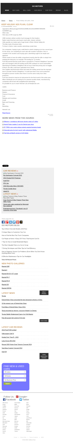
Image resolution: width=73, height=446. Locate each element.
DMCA (42, 437)
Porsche (28, 426)
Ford (27, 411)
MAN (15, 419)
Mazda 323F (6, 266)
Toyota (4, 296)
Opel (4, 424)
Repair (58, 10)
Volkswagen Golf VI (8, 333)
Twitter (25, 399)
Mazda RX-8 (6, 281)
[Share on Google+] (6, 222)
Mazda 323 (5, 284)
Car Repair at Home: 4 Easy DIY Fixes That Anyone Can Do (20, 238)
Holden (16, 412)
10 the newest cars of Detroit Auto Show (14, 303)
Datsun (16, 409)
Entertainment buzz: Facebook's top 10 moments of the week (15, 209)
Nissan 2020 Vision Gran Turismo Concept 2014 (17, 344)
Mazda (27, 419)
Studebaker (17, 429)
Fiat (15, 411)
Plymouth (5, 426)
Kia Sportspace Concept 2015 (12, 175)
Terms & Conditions (33, 437)
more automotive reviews (44, 356)
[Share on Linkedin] (10, 222)
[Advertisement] (32, 150)
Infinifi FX (6, 191)
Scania (27, 427)
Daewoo (16, 407)
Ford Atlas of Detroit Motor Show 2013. (14, 307)
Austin (4, 404)
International (17, 414)
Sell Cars (27, 10)
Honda (27, 412)
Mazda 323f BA (6, 288)
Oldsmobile (28, 422)
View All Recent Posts (9, 259)
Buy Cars (16, 10)
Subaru (28, 429)
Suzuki (4, 431)
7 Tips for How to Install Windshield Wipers (15, 242)
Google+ (23, 396)
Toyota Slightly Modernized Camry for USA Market (17, 314)
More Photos (44, 292)
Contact (15, 437)
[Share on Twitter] (14, 222)
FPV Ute (6, 183)
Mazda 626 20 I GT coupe (10, 273)
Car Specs (38, 10)
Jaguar (16, 416)
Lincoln (4, 419)
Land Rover (29, 417)
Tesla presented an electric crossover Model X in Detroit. (19, 310)
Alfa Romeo (5, 402)
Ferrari (4, 411)
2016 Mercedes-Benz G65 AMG (13, 186)
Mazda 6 (4, 270)
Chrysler (28, 406)
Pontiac (16, 426)
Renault (4, 427)
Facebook (11, 399)
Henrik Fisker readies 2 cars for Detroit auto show (19, 124)
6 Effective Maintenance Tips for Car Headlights (16, 256)
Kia (3, 417)
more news (43, 320)
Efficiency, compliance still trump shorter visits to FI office (21, 121)
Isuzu (27, 414)
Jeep (27, 416)
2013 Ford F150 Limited (9, 330)
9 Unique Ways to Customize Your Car (14, 232)
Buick (27, 404)
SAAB (15, 427)
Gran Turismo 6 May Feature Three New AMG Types (16, 200)
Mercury (16, 421)
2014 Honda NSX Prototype (12, 178)
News (7, 10)
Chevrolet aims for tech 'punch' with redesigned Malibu (20, 130)
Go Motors (37, 6)
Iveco (4, 416)
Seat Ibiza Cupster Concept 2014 (12, 348)
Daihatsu (5, 409)
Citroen (4, 407)
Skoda (4, 429)
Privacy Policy (23, 437)
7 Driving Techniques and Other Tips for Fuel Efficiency (19, 248)
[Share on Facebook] (3, 222)
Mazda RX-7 (6, 277)
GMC (4, 412)
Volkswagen (29, 431)
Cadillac (4, 406)
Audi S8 (4, 352)
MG (27, 421)
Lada (15, 417)
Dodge (27, 409)
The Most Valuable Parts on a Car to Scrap (15, 245)
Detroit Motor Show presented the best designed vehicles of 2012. (22, 300)
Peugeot (28, 424)
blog (66, 10)
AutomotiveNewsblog (7, 26)
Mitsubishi (5, 422)
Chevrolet (16, 406)
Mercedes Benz (6, 421)
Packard (16, 424)
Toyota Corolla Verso (9, 188)
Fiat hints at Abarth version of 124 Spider (16, 133)
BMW (15, 404)
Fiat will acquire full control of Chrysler (13, 318)
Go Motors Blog (11, 225)
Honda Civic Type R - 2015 (10, 337)
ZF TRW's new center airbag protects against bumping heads (22, 127)
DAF (27, 407)
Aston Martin (17, 402)
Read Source (6, 113)
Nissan (16, 422)
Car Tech (48, 10)
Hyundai (4, 414)
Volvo (4, 433)
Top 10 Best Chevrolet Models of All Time (14, 229)
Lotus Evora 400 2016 (8, 341)
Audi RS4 (6, 180)
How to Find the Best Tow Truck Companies (15, 235)
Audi (27, 402)
